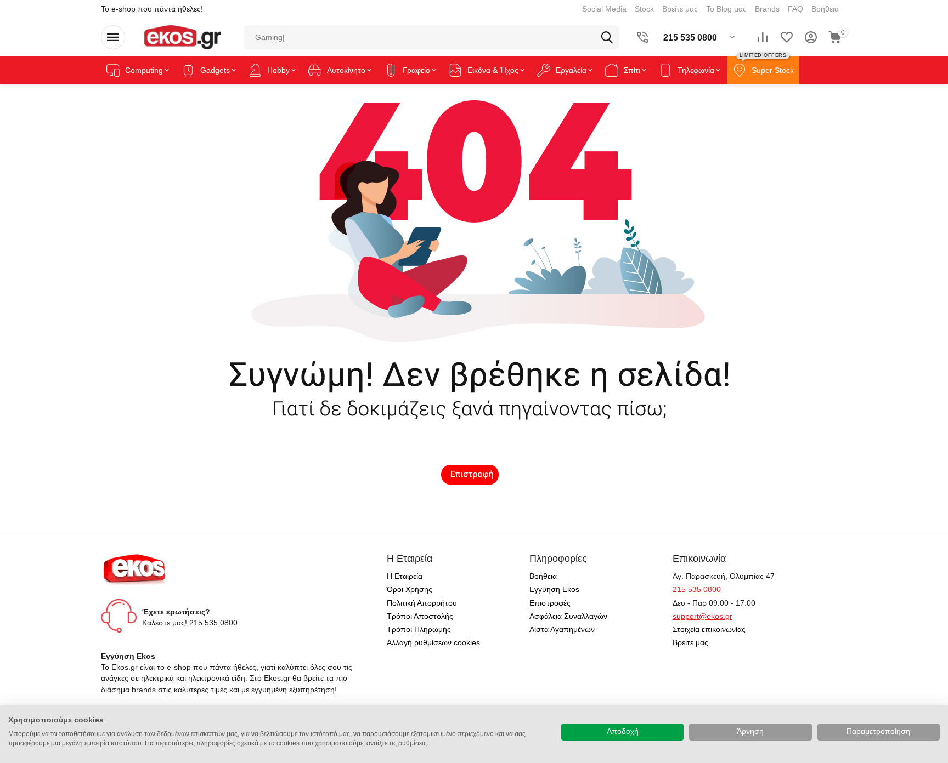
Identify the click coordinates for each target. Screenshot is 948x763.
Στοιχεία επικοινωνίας (709, 629)
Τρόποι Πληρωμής (419, 629)
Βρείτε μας (680, 8)
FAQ (795, 8)
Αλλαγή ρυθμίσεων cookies (433, 642)
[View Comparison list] (762, 37)
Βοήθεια (825, 8)
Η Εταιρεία (404, 576)
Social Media (604, 8)
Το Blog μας (726, 8)
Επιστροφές (550, 603)
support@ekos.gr (702, 616)
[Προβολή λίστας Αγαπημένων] (787, 37)
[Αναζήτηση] (607, 37)
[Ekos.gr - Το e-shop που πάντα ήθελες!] (182, 36)
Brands (767, 8)
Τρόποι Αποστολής (420, 616)
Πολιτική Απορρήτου (422, 603)
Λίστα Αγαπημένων (562, 629)
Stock (644, 8)
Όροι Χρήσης (409, 589)
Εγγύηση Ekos (554, 589)
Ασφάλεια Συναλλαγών (568, 616)
